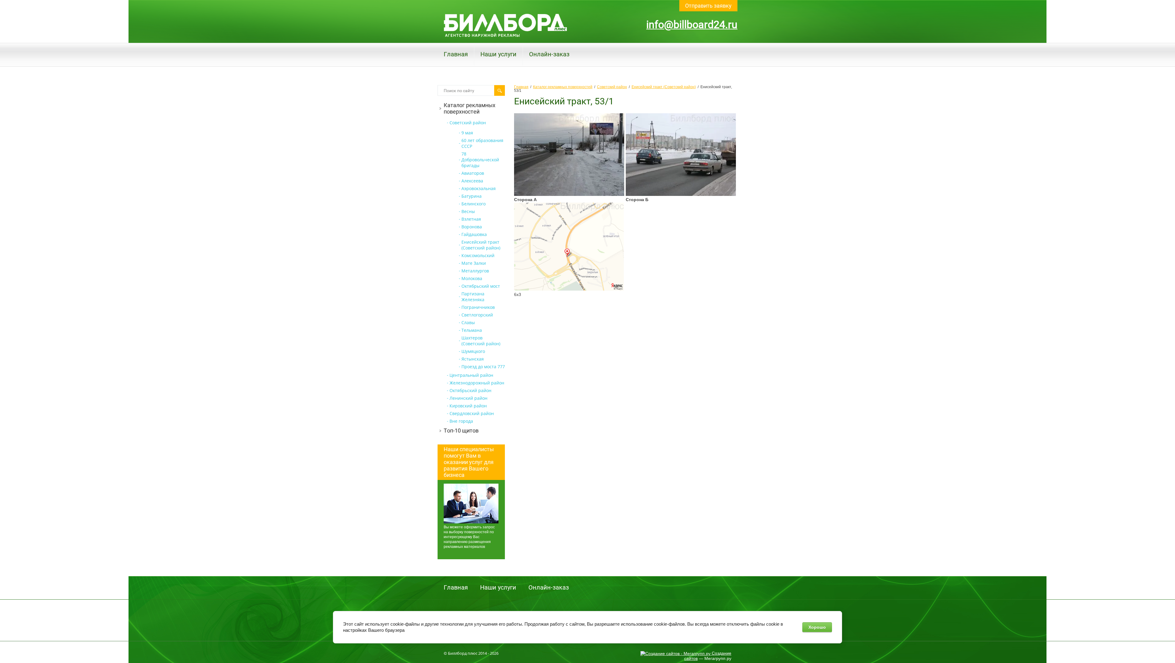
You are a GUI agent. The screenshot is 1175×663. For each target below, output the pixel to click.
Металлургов (475, 271)
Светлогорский (477, 315)
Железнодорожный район (476, 383)
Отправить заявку (708, 5)
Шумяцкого (473, 351)
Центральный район (471, 375)
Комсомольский (477, 255)
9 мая (467, 133)
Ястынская (472, 359)
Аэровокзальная (478, 188)
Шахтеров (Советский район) (480, 340)
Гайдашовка (474, 234)
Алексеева (472, 181)
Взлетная (471, 219)
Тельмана (471, 330)
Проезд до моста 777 (483, 366)
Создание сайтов (707, 656)
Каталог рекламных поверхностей (469, 108)
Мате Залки (473, 263)
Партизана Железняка (472, 296)
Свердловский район (471, 413)
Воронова (471, 227)
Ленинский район (468, 398)
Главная (456, 54)
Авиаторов (472, 173)
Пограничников (478, 307)
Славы (468, 322)
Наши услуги (498, 54)
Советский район (467, 122)
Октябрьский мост (480, 286)
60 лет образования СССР (482, 143)
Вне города (461, 421)
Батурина (471, 196)
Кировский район (468, 406)
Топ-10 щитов (461, 430)
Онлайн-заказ (549, 54)
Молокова (471, 278)
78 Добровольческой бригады (480, 159)
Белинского (473, 204)
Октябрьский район (470, 390)
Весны (468, 211)
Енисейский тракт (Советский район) (480, 245)
